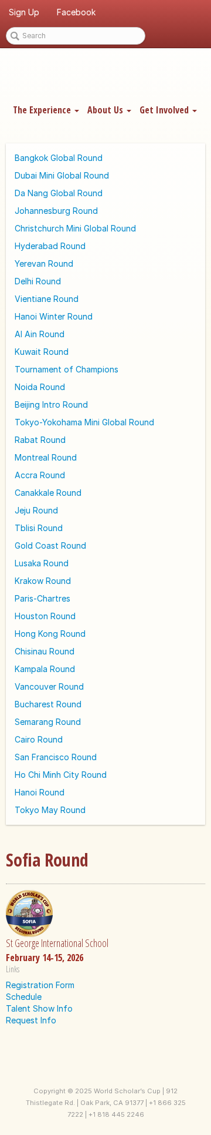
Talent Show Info (39, 1008)
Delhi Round (38, 281)
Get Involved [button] (165, 109)
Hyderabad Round (50, 246)
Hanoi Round (39, 792)
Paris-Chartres (42, 598)
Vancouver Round (49, 686)
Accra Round (40, 475)
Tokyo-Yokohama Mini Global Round (84, 422)
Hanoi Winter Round (54, 316)
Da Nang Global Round (59, 193)
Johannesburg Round (56, 211)
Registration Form (40, 985)
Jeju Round (36, 510)
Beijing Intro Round (51, 404)
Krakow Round (43, 581)
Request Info (31, 1020)
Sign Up (24, 12)
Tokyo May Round (50, 810)
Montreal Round (46, 457)
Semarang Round (48, 722)
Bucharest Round (48, 704)
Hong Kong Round (50, 634)
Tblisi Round (39, 528)
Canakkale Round (48, 493)
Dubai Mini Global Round (62, 175)
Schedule (24, 997)
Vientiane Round (47, 299)
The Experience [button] (43, 109)
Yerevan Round (44, 263)
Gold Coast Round (50, 545)
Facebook (76, 12)
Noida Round (40, 387)
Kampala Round (45, 669)
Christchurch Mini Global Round (75, 228)
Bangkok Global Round (59, 158)
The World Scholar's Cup (105, 74)
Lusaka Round (42, 563)
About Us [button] (106, 109)
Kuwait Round (42, 352)
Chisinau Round (44, 651)
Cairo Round (39, 739)
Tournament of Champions (66, 369)
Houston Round (45, 616)
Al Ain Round (39, 334)
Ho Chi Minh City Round (61, 775)
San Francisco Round (56, 757)
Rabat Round (40, 440)
